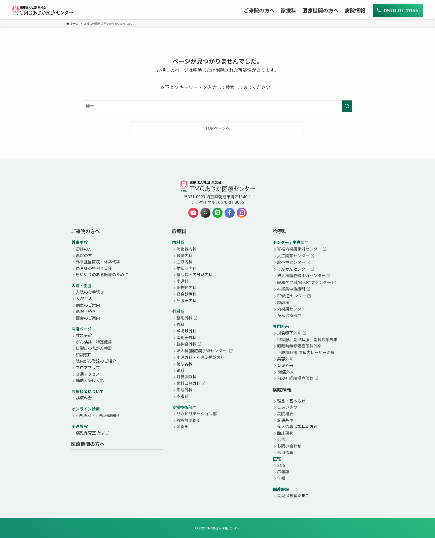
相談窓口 (84, 355)
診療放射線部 (188, 420)
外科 (180, 324)
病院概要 (285, 413)
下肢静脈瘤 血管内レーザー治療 (306, 352)
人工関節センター (293, 255)
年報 (281, 478)
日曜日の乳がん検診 (94, 348)
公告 (281, 439)
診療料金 (84, 398)
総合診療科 (186, 294)
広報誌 (283, 471)
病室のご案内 (88, 305)
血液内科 (184, 262)
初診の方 (84, 249)
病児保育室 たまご (92, 433)
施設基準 (285, 420)
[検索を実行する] (347, 106)
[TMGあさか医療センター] (42, 10)
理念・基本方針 (291, 401)
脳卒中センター (291, 262)
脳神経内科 (186, 287)
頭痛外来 (285, 372)
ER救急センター (291, 296)
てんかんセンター (293, 269)
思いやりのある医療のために (102, 274)
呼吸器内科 (186, 300)
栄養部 (182, 426)
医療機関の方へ (87, 443)
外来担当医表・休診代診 (98, 262)
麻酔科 (283, 302)
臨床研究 (285, 433)
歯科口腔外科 (188, 383)
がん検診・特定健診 (94, 342)
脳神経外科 (186, 344)
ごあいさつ (287, 407)
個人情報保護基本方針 (297, 426)
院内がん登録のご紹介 (96, 361)
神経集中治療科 (291, 289)
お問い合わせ (289, 446)
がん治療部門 (289, 315)
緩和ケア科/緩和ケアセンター (304, 282)
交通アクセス (88, 374)
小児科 (182, 281)
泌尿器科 (184, 364)
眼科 (180, 370)
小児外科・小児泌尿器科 (98, 415)
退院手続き (86, 311)
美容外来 (285, 359)
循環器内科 (186, 268)
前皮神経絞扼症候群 (295, 378)
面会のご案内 (88, 318)
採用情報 (285, 452)
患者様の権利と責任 (94, 268)
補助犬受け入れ (90, 380)
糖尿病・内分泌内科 (194, 274)
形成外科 (184, 390)
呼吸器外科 (186, 331)
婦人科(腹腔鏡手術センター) (202, 350)
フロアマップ (88, 367)
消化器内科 (186, 249)
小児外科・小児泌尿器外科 (200, 357)
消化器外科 (186, 337)
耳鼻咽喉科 (186, 376)
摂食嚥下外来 (289, 333)
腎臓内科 (184, 255)
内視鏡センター (291, 309)
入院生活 (84, 298)
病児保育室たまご (293, 495)
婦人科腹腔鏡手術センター (301, 275)
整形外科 (184, 318)
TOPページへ (217, 128)
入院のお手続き (90, 292)
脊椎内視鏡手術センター (299, 249)
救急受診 (84, 335)
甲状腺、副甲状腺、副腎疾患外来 (307, 339)
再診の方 (84, 255)
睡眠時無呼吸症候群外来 (299, 346)
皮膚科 (182, 396)
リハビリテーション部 (196, 413)
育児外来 (285, 365)
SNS (281, 465)
